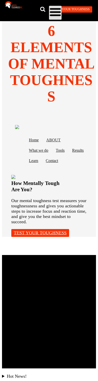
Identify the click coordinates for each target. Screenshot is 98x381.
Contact (52, 160)
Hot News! (17, 376)
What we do (38, 150)
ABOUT (53, 140)
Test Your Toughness (72, 9)
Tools (60, 150)
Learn (33, 160)
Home (34, 140)
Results (78, 150)
